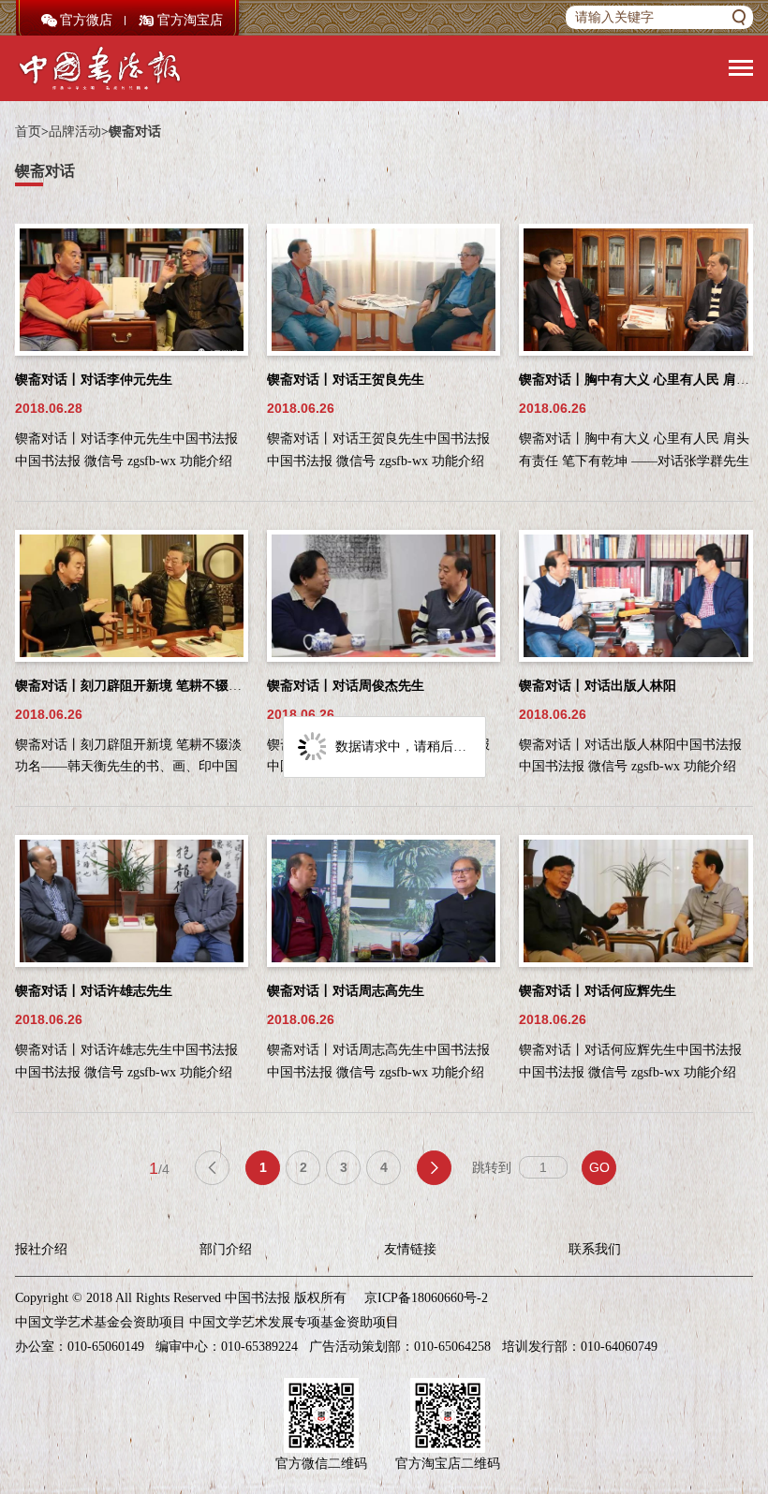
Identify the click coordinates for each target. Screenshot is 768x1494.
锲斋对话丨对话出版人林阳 (597, 686)
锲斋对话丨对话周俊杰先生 (345, 686)
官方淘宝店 (190, 20)
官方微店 (86, 20)
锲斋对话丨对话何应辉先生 (597, 991)
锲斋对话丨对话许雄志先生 (93, 991)
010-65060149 (105, 1347)
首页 (28, 131)
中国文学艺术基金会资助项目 (100, 1322)
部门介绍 (225, 1249)
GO (599, 1167)
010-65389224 (259, 1347)
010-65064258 (452, 1347)
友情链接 (410, 1249)
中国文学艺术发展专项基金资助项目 (294, 1322)
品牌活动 (75, 131)
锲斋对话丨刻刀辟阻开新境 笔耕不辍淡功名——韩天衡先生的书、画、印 (226, 686)
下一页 (434, 1167)
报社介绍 (41, 1249)
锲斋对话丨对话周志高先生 (345, 991)
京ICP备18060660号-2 (426, 1298)
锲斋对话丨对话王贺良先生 (345, 380)
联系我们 (595, 1249)
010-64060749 (619, 1347)
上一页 (212, 1167)
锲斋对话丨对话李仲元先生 (93, 380)
